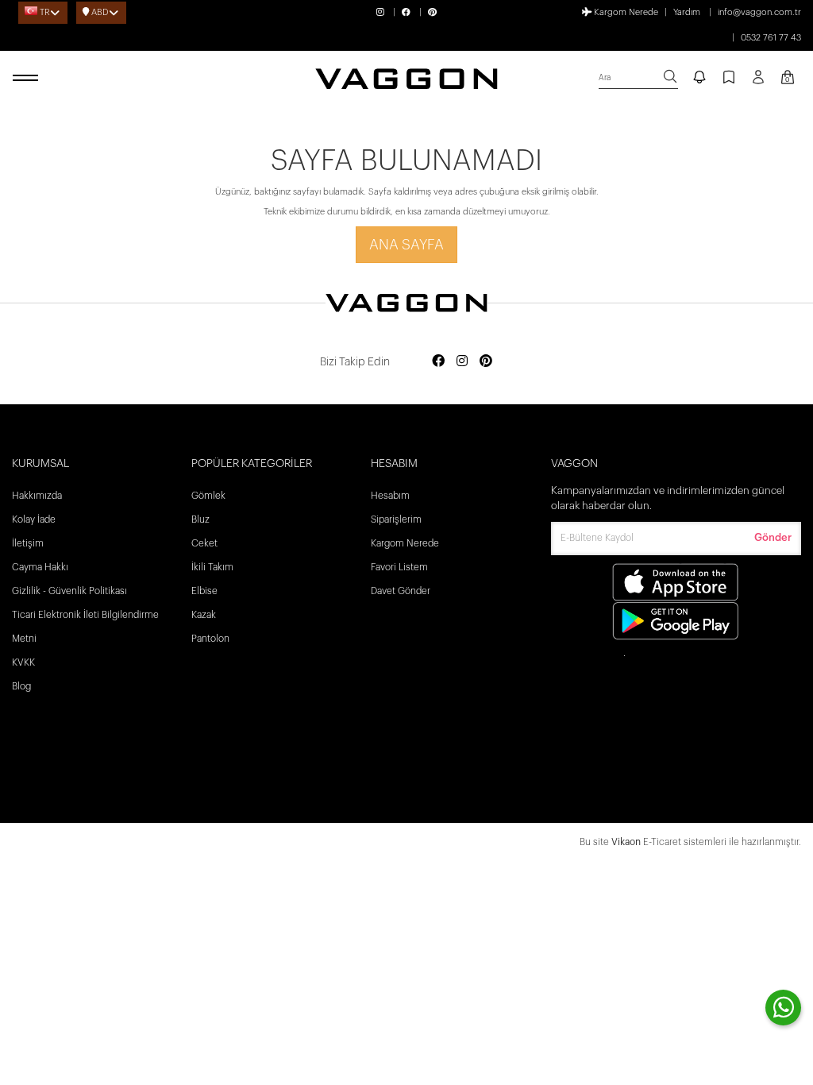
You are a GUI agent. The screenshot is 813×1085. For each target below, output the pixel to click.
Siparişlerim (396, 519)
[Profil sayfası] (758, 83)
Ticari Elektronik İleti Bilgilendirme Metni (85, 626)
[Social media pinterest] (486, 362)
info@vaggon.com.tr (759, 12)
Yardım (686, 12)
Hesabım (390, 495)
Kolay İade (34, 519)
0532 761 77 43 (771, 37)
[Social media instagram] (462, 362)
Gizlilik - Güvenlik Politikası (69, 591)
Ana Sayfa (406, 244)
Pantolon (210, 638)
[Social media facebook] (438, 362)
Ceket (204, 543)
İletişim (28, 543)
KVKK (23, 662)
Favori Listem (399, 567)
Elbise (204, 591)
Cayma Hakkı (40, 567)
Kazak (203, 615)
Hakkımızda (37, 495)
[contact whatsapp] (783, 1007)
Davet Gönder (400, 591)
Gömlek (208, 495)
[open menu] (28, 78)
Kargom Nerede (624, 12)
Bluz (200, 519)
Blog (21, 686)
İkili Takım (212, 567)
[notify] (699, 78)
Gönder (773, 537)
